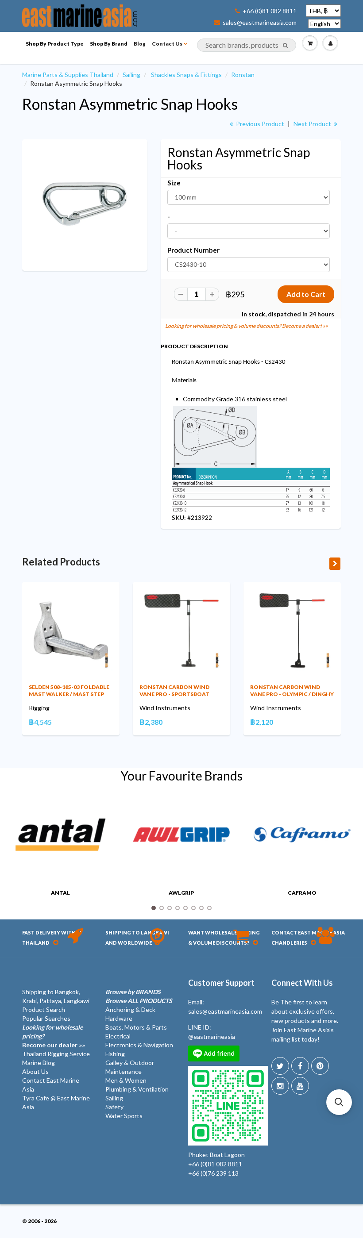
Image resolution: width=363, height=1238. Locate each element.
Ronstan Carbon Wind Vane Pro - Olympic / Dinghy (292, 690)
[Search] (285, 45)
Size (174, 183)
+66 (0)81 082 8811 (270, 11)
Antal (60, 892)
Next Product (312, 123)
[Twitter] (280, 1066)
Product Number (193, 250)
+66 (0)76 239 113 (213, 1173)
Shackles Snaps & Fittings (186, 74)
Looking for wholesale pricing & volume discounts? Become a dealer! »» (246, 326)
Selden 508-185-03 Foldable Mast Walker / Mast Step (69, 690)
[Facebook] (300, 1066)
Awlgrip (181, 892)
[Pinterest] (320, 1066)
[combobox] (246, 45)
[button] (339, 1102)
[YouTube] (300, 1086)
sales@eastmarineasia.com (260, 22)
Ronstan (243, 74)
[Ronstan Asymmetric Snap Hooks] (85, 204)
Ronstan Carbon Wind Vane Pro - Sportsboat (174, 690)
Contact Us (167, 43)
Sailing (131, 74)
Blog (140, 43)
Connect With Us (302, 983)
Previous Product (259, 123)
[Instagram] (280, 1086)
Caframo (302, 892)
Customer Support (221, 983)
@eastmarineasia (211, 1036)
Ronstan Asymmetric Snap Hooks (130, 104)
